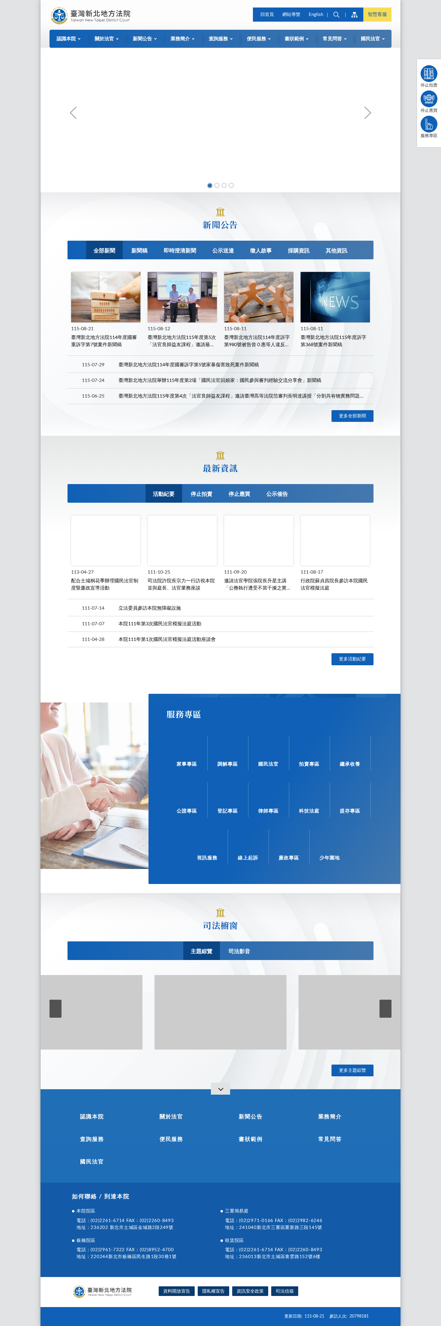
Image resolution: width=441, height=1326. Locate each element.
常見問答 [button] (332, 38)
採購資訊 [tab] (299, 251)
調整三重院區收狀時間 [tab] (231, 185)
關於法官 (171, 1117)
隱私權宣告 (213, 1291)
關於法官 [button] (104, 38)
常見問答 (330, 1139)
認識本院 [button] (66, 38)
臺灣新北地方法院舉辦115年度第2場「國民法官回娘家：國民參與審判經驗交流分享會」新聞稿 (219, 380)
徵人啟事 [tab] (261, 251)
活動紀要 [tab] (164, 494)
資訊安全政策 (250, 1291)
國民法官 (92, 1162)
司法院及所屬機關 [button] (354, 15)
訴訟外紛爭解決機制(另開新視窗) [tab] (217, 185)
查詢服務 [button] (218, 38)
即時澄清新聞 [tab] (180, 251)
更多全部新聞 (352, 416)
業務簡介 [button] (180, 38)
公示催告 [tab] (277, 494)
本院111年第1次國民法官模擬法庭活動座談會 (167, 639)
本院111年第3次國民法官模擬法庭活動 (159, 623)
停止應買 (429, 110)
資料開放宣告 (176, 1291)
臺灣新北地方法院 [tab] (210, 185)
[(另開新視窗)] (76, 1012)
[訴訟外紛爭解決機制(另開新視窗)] (220, 120)
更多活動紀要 (352, 659)
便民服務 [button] (256, 38)
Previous (74, 113)
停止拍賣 (429, 85)
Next (368, 113)
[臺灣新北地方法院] (90, 15)
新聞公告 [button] (142, 38)
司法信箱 (285, 1291)
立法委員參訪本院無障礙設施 (149, 608)
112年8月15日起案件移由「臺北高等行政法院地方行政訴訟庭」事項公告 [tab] (224, 185)
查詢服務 (92, 1139)
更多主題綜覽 (352, 1070)
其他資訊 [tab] (336, 251)
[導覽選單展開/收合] (220, 1089)
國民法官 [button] (370, 38)
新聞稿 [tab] (139, 251)
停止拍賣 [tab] (201, 494)
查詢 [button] (336, 15)
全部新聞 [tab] (104, 251)
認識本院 (92, 1117)
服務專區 (429, 136)
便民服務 (171, 1139)
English (316, 14)
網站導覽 (291, 14)
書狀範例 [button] (294, 38)
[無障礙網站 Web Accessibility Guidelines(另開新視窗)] (347, 1291)
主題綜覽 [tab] (201, 951)
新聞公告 (250, 1117)
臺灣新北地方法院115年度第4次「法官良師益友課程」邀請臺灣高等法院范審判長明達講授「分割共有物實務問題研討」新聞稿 (241, 396)
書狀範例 (250, 1139)
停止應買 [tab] (239, 494)
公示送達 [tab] (223, 251)
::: (44, 4)
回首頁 (267, 14)
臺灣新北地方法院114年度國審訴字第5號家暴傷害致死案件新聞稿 (188, 364)
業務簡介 (330, 1117)
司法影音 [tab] (239, 951)
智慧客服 (377, 14)
